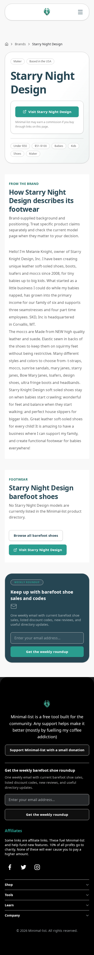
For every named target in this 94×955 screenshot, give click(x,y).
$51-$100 (41, 146)
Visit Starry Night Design (49, 111)
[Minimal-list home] (47, 12)
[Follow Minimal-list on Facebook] (10, 867)
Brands (20, 44)
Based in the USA (40, 61)
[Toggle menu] (80, 12)
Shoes (17, 154)
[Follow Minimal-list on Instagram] (37, 867)
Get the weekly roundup (47, 651)
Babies (59, 146)
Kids (73, 146)
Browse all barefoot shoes (36, 535)
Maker (17, 61)
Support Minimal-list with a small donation (47, 750)
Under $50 (20, 146)
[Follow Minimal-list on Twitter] (23, 867)
